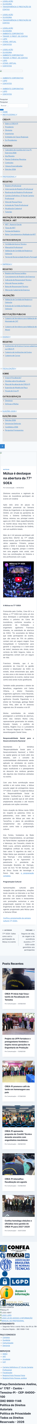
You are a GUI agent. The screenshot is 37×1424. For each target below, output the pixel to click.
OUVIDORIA (7, 4)
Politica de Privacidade (15, 1413)
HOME (5, 112)
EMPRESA (6, 264)
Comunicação (10, 488)
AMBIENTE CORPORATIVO (13, 34)
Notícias (6, 469)
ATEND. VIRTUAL (9, 42)
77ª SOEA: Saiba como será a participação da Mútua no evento (9, 936)
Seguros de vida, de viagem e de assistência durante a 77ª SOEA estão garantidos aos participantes (28, 940)
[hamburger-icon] (2, 109)
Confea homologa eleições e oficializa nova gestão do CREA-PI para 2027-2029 (18, 1224)
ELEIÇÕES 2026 (9, 411)
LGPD (5, 39)
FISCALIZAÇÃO (9, 369)
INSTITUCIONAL (9, 115)
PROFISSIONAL (9, 177)
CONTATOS (7, 44)
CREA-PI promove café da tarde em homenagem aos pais (17, 1089)
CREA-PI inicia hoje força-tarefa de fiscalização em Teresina (17, 997)
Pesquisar (4, 99)
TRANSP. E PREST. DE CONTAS (15, 36)
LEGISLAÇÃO (8, 1)
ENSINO (6, 337)
